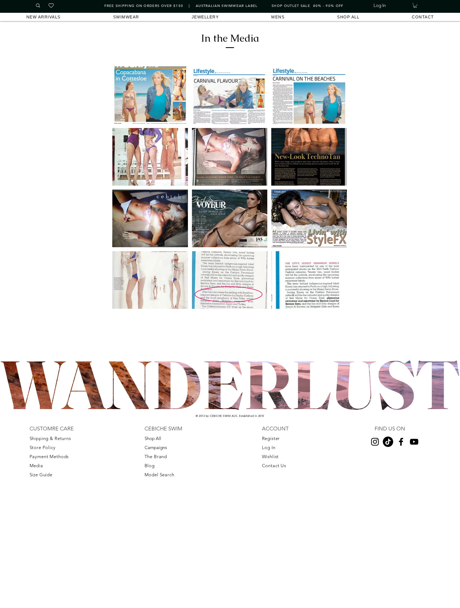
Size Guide (41, 474)
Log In (269, 447)
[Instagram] (375, 442)
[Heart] (51, 5)
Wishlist (270, 456)
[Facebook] (401, 442)
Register (271, 438)
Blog (150, 465)
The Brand (157, 456)
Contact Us (274, 465)
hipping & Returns (51, 438)
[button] (415, 5)
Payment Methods (49, 456)
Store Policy (43, 447)
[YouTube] (414, 442)
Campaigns (156, 447)
